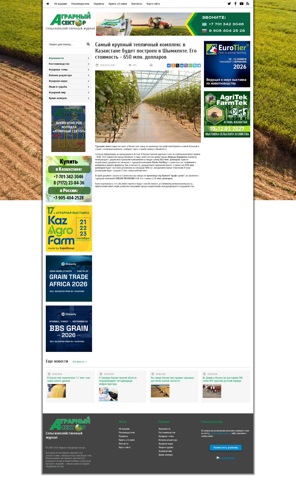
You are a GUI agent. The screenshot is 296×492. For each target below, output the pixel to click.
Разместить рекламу (226, 447)
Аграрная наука (58, 81)
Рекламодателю (80, 3)
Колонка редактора (60, 75)
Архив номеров (58, 98)
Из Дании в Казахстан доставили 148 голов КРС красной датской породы (223, 379)
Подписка (99, 3)
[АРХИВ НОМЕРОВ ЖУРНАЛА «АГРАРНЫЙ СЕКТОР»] (69, 151)
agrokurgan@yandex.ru (220, 433)
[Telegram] (199, 65)
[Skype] (195, 65)
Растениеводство (59, 63)
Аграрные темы (58, 69)
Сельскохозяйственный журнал (64, 435)
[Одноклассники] (173, 65)
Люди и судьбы (58, 86)
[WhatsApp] (190, 65)
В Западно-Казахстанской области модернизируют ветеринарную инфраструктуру (117, 381)
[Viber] (186, 65)
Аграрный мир (57, 92)
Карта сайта (153, 3)
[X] (177, 65)
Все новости (78, 361)
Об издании (60, 3)
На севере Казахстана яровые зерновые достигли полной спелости (172, 379)
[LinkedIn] (182, 65)
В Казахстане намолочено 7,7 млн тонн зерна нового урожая (68, 379)
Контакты (137, 3)
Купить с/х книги (118, 3)
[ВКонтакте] (169, 65)
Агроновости (56, 58)
